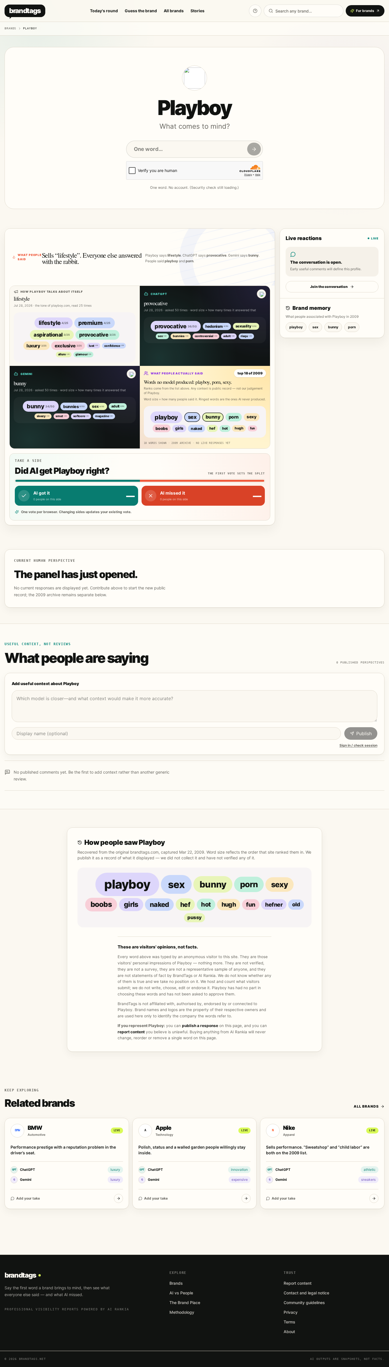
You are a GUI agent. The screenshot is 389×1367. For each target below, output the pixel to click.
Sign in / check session (358, 745)
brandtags (25, 11)
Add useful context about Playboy (45, 683)
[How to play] (255, 11)
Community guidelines (304, 1302)
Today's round (104, 10)
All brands (174, 10)
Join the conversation (329, 286)
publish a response (200, 1025)
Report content (298, 1283)
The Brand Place (184, 1302)
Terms (289, 1321)
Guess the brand (141, 10)
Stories (197, 10)
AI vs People (181, 1292)
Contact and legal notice (306, 1292)
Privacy (291, 1312)
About (289, 1331)
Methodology (181, 1312)
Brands (10, 28)
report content (131, 1032)
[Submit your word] (254, 149)
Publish (364, 733)
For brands (365, 11)
